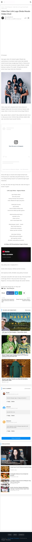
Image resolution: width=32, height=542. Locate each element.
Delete (13, 401)
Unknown (8, 421)
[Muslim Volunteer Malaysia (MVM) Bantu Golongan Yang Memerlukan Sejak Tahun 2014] (5, 489)
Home (2, 7)
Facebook (11, 293)
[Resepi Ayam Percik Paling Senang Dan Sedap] (5, 469)
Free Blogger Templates (13, 538)
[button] (30, 2)
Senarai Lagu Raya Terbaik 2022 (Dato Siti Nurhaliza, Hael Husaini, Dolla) (15, 379)
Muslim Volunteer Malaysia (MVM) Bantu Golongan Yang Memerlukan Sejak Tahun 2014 (19, 489)
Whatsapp (20, 293)
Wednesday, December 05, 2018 (12, 394)
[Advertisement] (16, 36)
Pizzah (7, 392)
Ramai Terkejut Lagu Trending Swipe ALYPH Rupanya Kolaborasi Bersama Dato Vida (15, 355)
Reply (9, 401)
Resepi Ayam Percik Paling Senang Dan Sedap (20, 467)
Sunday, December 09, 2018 (11, 422)
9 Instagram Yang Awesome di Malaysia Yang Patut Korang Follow (20, 481)
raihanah (8, 406)
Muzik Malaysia (8, 7)
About (15, 534)
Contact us (21, 534)
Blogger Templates (6, 539)
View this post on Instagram (16, 146)
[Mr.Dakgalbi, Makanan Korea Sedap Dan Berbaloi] (5, 476)
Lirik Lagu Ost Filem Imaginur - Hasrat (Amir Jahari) (14, 332)
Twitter (16, 293)
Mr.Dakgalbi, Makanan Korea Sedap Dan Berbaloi (19, 474)
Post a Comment (16, 438)
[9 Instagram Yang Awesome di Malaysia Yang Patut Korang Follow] (5, 482)
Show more (27, 310)
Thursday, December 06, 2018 (11, 408)
